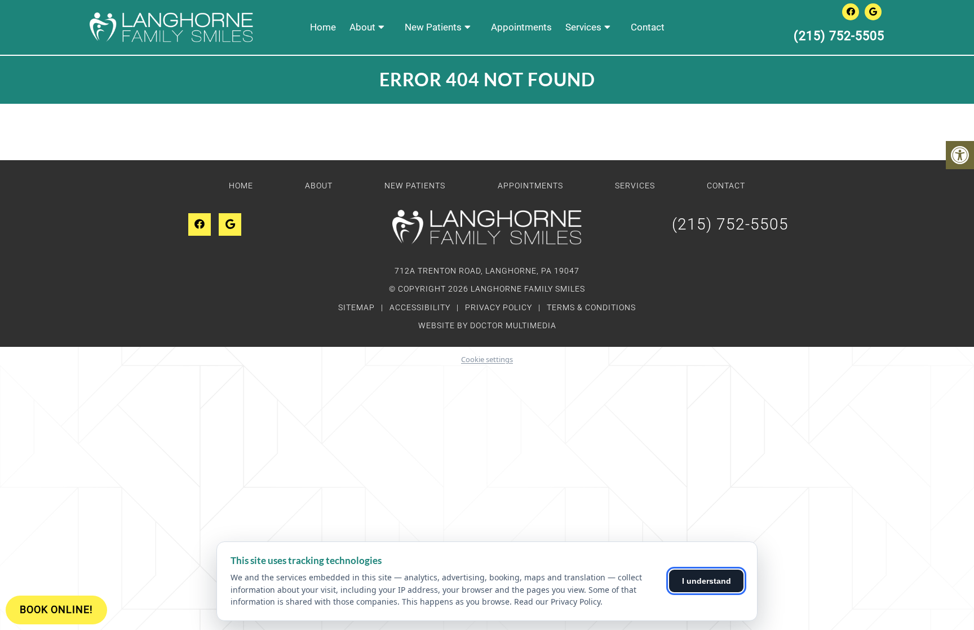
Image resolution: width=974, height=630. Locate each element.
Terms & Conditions (591, 307)
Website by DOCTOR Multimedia (487, 325)
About (362, 27)
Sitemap (356, 307)
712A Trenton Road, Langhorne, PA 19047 (487, 270)
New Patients (433, 27)
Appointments (521, 27)
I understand (706, 580)
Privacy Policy (499, 307)
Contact (648, 27)
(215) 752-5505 (839, 36)
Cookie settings (487, 359)
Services (583, 27)
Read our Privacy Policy (557, 601)
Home (323, 27)
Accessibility (419, 307)
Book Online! (56, 609)
